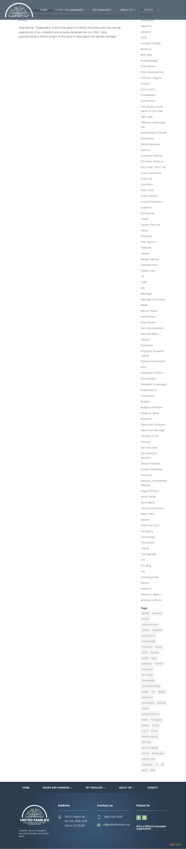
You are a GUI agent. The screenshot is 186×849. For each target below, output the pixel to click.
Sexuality (146, 474)
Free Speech (148, 241)
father (144, 230)
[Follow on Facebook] (138, 817)
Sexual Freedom (151, 463)
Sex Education (149, 447)
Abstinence (147, 20)
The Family (147, 542)
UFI (143, 559)
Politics (145, 720)
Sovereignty (148, 502)
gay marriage (147, 675)
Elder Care (147, 190)
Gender (145, 253)
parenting (161, 703)
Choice (145, 83)
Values (145, 582)
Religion (145, 401)
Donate (149, 9)
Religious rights (150, 413)
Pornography (149, 378)
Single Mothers (150, 490)
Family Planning (150, 224)
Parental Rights (150, 333)
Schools (145, 441)
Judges (145, 692)
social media (148, 496)
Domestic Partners (152, 155)
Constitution (148, 100)
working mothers (151, 600)
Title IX (145, 548)
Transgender (149, 554)
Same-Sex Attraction (153, 424)
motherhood (148, 316)
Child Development (152, 72)
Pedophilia (147, 345)
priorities (145, 725)
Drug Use (146, 178)
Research (146, 418)
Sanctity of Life (149, 436)
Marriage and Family (153, 299)
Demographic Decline (154, 132)
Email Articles (149, 195)
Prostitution (147, 395)
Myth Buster (148, 322)
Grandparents (149, 264)
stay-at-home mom (152, 508)
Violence (146, 588)
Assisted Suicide (151, 43)
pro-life (155, 725)
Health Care (148, 270)
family (153, 658)
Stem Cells (147, 513)
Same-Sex (146, 742)
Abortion (145, 613)
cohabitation (157, 630)
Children (145, 630)
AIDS (144, 37)
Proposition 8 (148, 390)
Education (147, 184)
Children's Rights (151, 77)
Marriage (146, 293)
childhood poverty (150, 624)
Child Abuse (148, 66)
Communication (148, 636)
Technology (148, 536)
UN (143, 571)
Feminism (146, 236)
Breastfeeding (149, 60)
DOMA (144, 652)
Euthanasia (147, 213)
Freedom (146, 247)
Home (43, 9)
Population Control (152, 372)
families (145, 658)
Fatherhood (147, 664)
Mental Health (149, 310)
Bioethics (146, 49)
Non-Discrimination (152, 328)
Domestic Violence (152, 161)
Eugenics (146, 207)
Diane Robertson (151, 144)
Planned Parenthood (153, 361)
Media (144, 305)
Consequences (148, 641)
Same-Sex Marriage (153, 430)
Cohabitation (148, 95)
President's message (153, 384)
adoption (146, 31)
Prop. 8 (145, 731)
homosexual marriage (151, 686)
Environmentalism (152, 201)
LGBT (144, 282)
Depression (147, 138)
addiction (146, 26)
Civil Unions (148, 89)
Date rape (147, 116)
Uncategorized (149, 577)
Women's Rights (150, 594)
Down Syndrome (151, 173)
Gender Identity (150, 259)
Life (143, 287)
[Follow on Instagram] (144, 817)
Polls (144, 367)
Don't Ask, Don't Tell (153, 167)
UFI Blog (146, 565)
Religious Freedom (152, 407)
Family (145, 218)
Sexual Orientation (152, 469)
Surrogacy (147, 531)
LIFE (153, 692)
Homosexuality (148, 680)
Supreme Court (150, 525)
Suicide (145, 519)
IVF (143, 276)
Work (152, 770)
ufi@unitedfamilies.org (116, 824)
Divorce (145, 149)
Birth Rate (146, 54)
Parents (145, 339)
